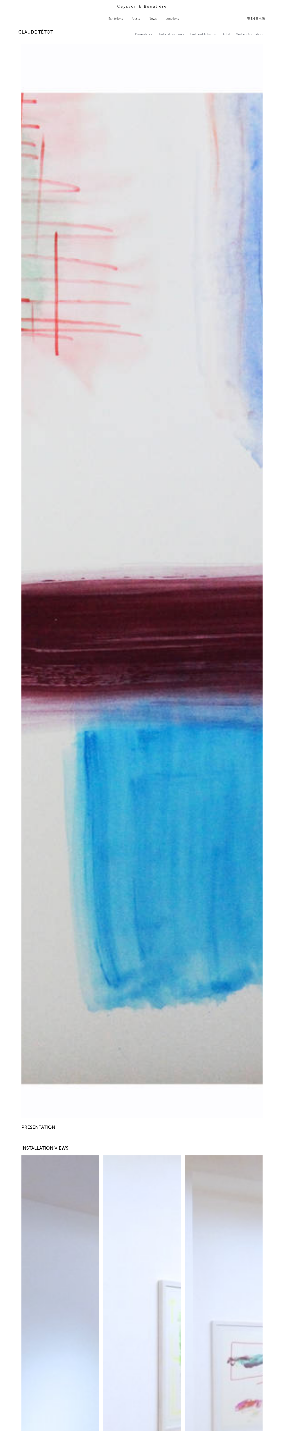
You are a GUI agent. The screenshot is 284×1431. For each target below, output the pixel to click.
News (153, 18)
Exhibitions (115, 18)
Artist (226, 34)
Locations (172, 18)
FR (248, 18)
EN (253, 18)
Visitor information (249, 34)
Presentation (144, 34)
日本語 (260, 18)
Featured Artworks (203, 34)
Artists (136, 18)
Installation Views (171, 34)
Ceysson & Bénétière (142, 6)
